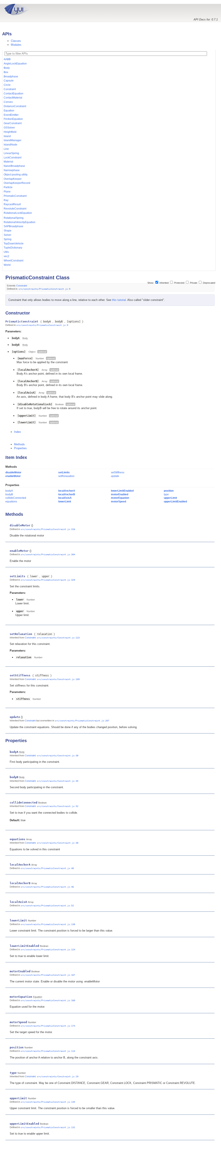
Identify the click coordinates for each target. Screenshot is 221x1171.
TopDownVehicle (14, 243)
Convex (8, 101)
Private (193, 282)
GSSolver (9, 127)
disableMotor (13, 472)
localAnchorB (66, 494)
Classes (16, 40)
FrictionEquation (13, 118)
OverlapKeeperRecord (17, 182)
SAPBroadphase (13, 226)
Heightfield (10, 131)
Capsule (9, 80)
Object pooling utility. (16, 174)
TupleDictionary (13, 247)
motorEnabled (119, 494)
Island (7, 136)
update (115, 476)
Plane (7, 191)
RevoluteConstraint (15, 208)
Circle (7, 84)
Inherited (164, 282)
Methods (19, 444)
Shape (7, 230)
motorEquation (120, 497)
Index (17, 431)
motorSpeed (118, 501)
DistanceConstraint (15, 106)
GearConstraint (13, 123)
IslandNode (10, 144)
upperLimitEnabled (175, 501)
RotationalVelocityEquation (19, 222)
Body (7, 67)
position (169, 490)
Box (6, 72)
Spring (7, 239)
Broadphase (11, 76)
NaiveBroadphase (14, 165)
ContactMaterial (13, 97)
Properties (20, 448)
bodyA (9, 490)
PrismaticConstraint (15, 195)
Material (8, 161)
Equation (9, 110)
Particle (8, 187)
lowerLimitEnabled (122, 490)
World (7, 264)
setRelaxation (66, 476)
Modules (16, 44)
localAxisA (65, 497)
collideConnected (15, 497)
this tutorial (119, 300)
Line (6, 148)
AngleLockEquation (15, 63)
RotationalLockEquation (18, 212)
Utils (6, 251)
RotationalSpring (14, 217)
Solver (7, 234)
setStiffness (117, 472)
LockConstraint (12, 157)
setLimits (64, 472)
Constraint (10, 89)
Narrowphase (12, 170)
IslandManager (12, 140)
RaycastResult (12, 204)
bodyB (9, 494)
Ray (6, 200)
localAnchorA (66, 490)
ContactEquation (13, 93)
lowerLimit (64, 501)
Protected (179, 282)
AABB (7, 59)
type (166, 494)
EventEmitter (11, 114)
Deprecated (208, 282)
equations (11, 501)
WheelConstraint (13, 260)
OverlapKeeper (13, 178)
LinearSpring (11, 153)
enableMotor (13, 476)
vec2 (6, 256)
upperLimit (170, 497)
